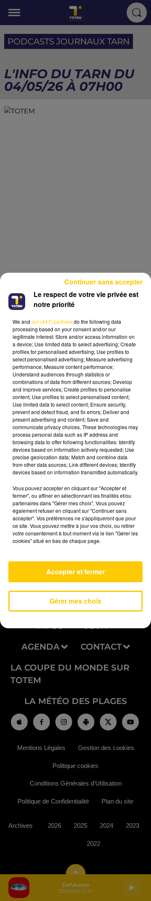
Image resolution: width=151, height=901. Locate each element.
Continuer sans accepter (103, 282)
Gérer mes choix (75, 601)
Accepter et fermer (75, 571)
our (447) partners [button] (52, 321)
